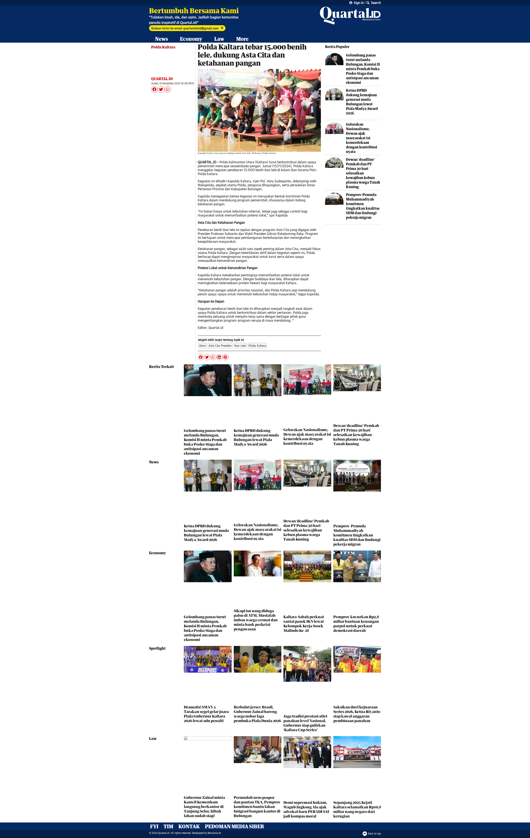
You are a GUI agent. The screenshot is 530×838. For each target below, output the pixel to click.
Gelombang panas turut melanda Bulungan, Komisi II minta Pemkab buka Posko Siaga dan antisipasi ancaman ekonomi (363, 69)
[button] (154, 89)
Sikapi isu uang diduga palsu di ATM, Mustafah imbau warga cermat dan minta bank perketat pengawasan (256, 619)
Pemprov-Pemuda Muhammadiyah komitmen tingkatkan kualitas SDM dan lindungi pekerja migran (362, 206)
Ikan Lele (240, 345)
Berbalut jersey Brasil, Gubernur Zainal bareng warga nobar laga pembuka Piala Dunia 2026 (257, 714)
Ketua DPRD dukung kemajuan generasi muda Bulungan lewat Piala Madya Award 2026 (362, 101)
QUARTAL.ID (162, 79)
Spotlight (157, 648)
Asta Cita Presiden (220, 345)
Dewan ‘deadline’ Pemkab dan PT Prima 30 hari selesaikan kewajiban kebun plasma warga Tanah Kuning (363, 173)
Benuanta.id (214, 832)
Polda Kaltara (163, 47)
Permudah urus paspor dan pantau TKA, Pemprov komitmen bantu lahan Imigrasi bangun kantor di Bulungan (257, 806)
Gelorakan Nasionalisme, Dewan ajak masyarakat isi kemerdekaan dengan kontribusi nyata (361, 138)
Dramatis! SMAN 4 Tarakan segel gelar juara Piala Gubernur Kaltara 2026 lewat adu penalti (206, 714)
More (242, 39)
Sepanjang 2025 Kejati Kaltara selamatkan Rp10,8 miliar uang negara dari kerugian (357, 809)
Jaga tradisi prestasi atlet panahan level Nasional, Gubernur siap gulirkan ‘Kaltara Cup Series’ (305, 723)
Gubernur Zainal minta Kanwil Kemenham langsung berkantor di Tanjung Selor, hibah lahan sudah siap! (204, 806)
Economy (191, 39)
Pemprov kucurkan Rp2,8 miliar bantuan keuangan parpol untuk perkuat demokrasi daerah (356, 623)
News (161, 39)
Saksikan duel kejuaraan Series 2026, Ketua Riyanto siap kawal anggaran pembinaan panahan (356, 714)
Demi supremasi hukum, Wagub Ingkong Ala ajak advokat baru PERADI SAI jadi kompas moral (306, 809)
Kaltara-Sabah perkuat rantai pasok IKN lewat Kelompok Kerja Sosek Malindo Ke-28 (303, 623)
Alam (202, 345)
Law (219, 39)
